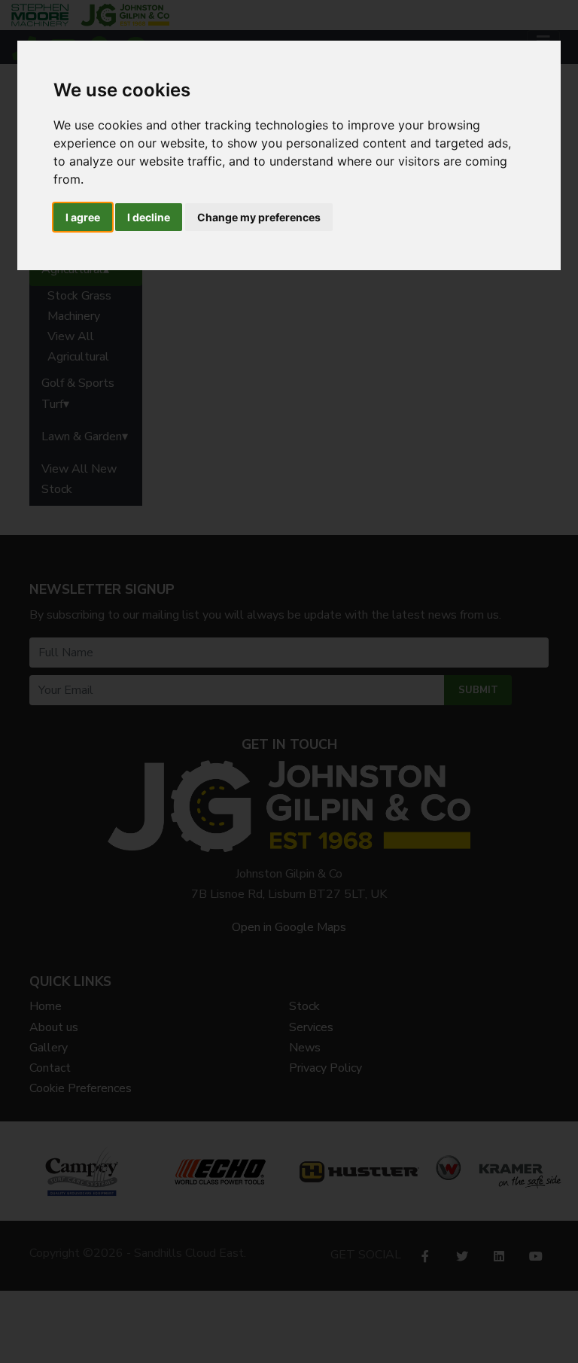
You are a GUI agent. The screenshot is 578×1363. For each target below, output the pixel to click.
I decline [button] (148, 217)
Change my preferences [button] (259, 217)
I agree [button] (82, 217)
